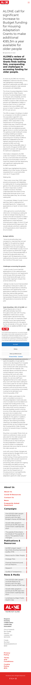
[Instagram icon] (16, 678)
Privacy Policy (13, 356)
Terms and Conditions (5, 659)
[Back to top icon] (27, 681)
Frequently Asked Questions (11, 504)
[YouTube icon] (14, 678)
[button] (28, 329)
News (6, 500)
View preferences (15, 354)
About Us (8, 492)
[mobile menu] (28, 2)
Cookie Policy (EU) (5, 666)
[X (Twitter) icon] (12, 678)
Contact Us (9, 497)
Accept (15, 344)
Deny (15, 349)
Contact (20, 356)
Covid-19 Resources (12, 494)
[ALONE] (4, 2)
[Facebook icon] (10, 678)
